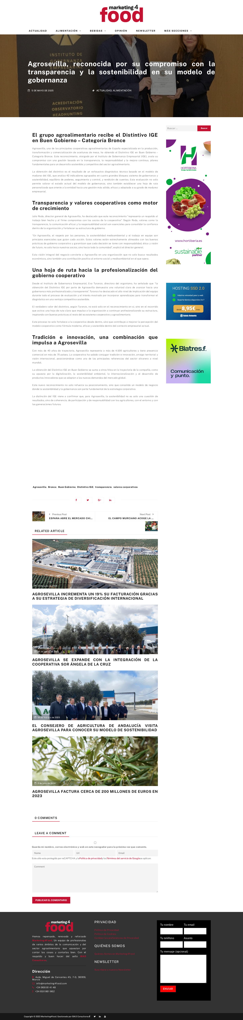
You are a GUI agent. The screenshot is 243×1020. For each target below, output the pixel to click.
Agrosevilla (39, 487)
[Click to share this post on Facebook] (78, 500)
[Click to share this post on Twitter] (89, 500)
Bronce (52, 487)
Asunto (188, 938)
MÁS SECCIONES (176, 30)
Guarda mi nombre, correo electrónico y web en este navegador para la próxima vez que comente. (89, 847)
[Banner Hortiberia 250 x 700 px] (188, 201)
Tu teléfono (167, 938)
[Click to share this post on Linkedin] (112, 500)
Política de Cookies (105, 934)
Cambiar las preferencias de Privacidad (116, 938)
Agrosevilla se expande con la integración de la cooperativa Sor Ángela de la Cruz (95, 662)
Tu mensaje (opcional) (174, 951)
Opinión (121, 30)
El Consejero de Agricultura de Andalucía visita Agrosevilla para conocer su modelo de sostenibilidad (95, 727)
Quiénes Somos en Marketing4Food (114, 953)
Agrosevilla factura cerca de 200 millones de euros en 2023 (95, 793)
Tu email (189, 925)
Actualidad (38, 30)
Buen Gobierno (67, 487)
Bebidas (96, 30)
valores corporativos (125, 487)
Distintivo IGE (85, 487)
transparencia (103, 487)
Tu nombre (167, 925)
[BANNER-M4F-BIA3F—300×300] (188, 360)
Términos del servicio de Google (123, 858)
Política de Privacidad (106, 930)
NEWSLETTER (146, 30)
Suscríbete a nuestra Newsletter (112, 969)
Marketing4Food (42, 940)
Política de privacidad (90, 858)
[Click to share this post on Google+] (101, 500)
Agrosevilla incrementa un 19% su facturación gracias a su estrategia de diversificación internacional (95, 596)
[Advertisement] (95, 447)
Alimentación (67, 30)
